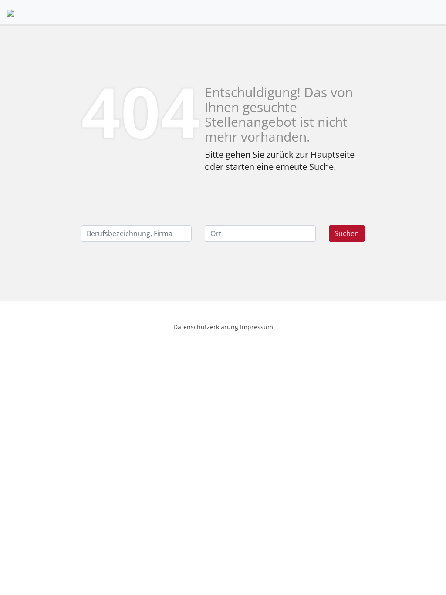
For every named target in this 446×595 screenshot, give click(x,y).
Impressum (256, 327)
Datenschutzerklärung (205, 327)
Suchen (346, 233)
